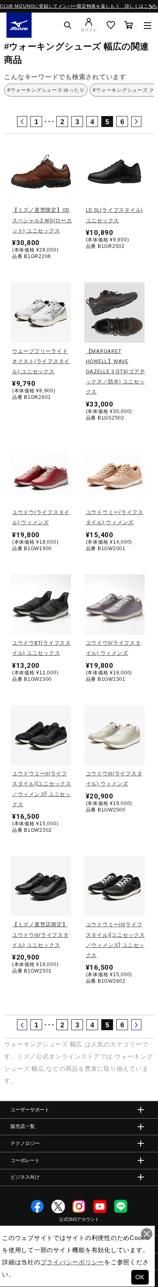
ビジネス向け (25, 1177)
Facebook (37, 1206)
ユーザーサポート (30, 1110)
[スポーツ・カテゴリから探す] (147, 25)
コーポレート (25, 1160)
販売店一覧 (23, 1126)
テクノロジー (25, 1143)
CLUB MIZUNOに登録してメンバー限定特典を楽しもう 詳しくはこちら (79, 6)
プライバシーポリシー (73, 1262)
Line (121, 1206)
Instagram (79, 1206)
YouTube (100, 1206)
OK (140, 1277)
